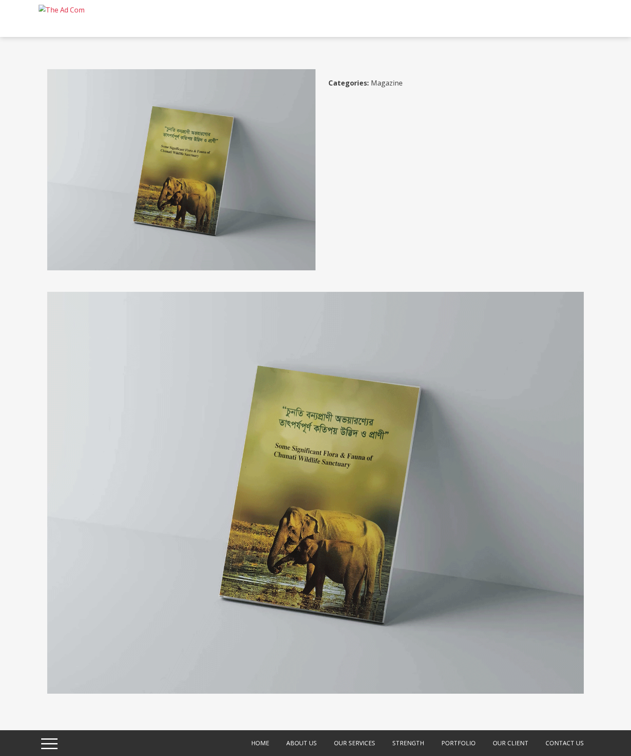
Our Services (354, 743)
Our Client (510, 743)
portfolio (458, 743)
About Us (301, 743)
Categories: (348, 83)
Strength (408, 743)
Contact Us (565, 743)
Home (260, 743)
